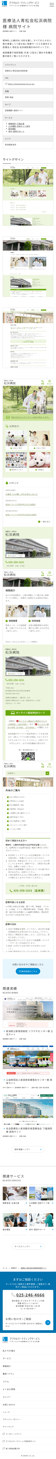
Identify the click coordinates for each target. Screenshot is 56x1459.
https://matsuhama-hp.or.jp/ (21, 84)
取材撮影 (12, 128)
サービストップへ (22, 1246)
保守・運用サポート (16, 131)
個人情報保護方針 (13, 1448)
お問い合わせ (9, 1404)
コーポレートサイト (14, 1434)
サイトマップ (8, 1426)
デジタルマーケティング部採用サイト (21, 1441)
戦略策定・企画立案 (16, 123)
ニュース (6, 1412)
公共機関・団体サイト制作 (19, 126)
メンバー (7, 1396)
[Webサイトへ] (49, 1023)
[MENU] (51, 4)
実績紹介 (7, 1366)
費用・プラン (8, 1373)
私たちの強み (9, 1350)
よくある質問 (9, 1389)
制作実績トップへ (22, 1149)
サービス (7, 1358)
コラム (6, 1381)
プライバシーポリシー (12, 1419)
